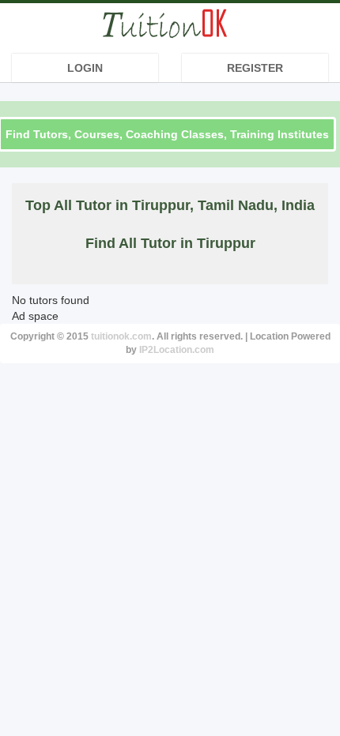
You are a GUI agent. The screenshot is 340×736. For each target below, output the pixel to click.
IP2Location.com (176, 349)
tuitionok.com (121, 336)
